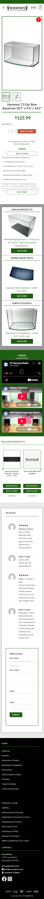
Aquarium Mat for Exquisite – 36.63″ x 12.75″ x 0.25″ (12, 473)
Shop (33, 7)
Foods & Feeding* (9, 784)
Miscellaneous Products (12, 822)
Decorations (7, 769)
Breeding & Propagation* (12, 765)
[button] (3, 8)
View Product (12, 486)
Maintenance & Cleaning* (12, 812)
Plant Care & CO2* (10, 826)
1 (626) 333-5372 (11, 866)
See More (22, 251)
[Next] (38, 53)
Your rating (14, 658)
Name (12, 691)
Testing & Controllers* (11, 836)
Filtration (6, 779)
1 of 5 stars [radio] (10, 661)
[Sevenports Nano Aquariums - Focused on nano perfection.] (17, 7)
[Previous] (6, 53)
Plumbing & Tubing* (10, 831)
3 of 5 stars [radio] (20, 661)
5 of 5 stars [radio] (14, 666)
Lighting (5, 807)
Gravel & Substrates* (10, 788)
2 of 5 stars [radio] (14, 661)
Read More (22, 192)
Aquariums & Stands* (11, 760)
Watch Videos (22, 154)
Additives (6, 751)
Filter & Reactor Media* (11, 774)
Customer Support (12, 872)
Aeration (5, 755)
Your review (15, 670)
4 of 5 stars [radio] (29, 661)
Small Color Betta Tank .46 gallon (32, 472)
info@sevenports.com (13, 869)
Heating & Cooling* (10, 803)
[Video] (38, 19)
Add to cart (26, 131)
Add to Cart (11, 491)
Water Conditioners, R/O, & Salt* (15, 840)
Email (12, 702)
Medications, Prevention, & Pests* (16, 817)
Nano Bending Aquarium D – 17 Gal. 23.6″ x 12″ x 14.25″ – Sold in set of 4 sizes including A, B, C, (22, 242)
